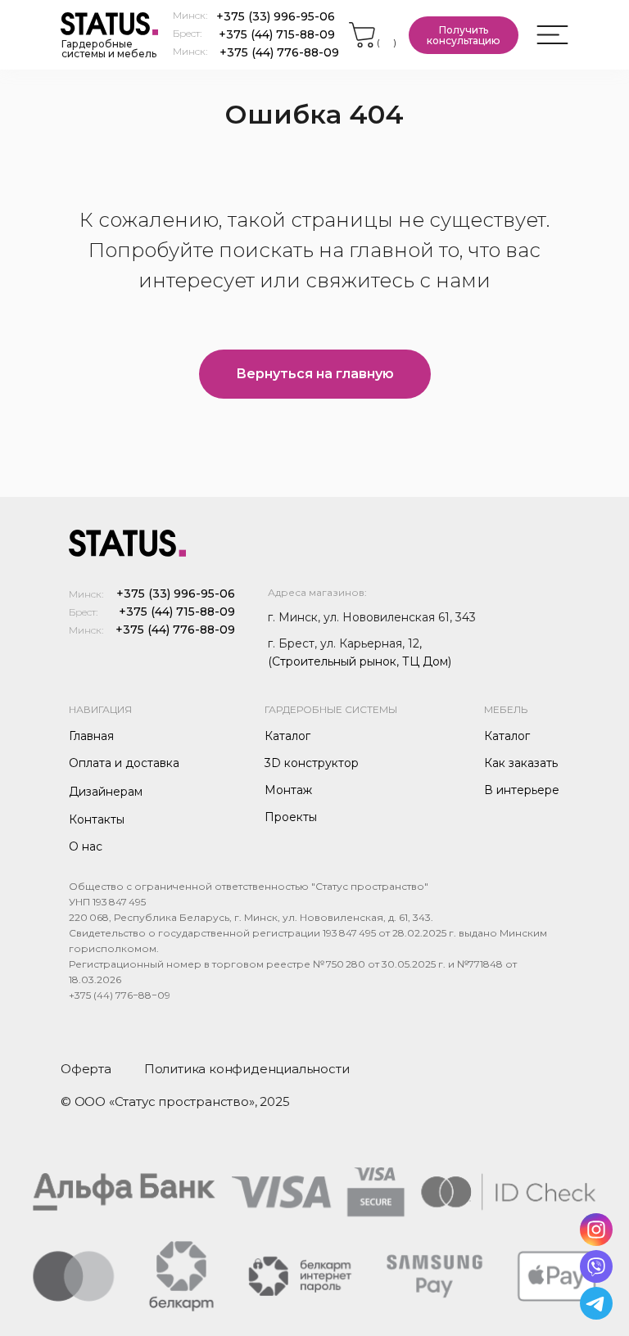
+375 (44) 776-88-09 (279, 52)
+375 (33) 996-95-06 (275, 16)
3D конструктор (312, 763)
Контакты (96, 819)
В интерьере (521, 790)
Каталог (287, 736)
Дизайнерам (106, 791)
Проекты (291, 817)
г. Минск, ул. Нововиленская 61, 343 (372, 617)
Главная (91, 736)
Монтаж (288, 790)
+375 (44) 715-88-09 (277, 34)
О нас (85, 846)
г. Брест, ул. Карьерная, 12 (343, 643)
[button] (463, 35)
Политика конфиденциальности (247, 1068)
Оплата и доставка (124, 763)
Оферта (86, 1068)
